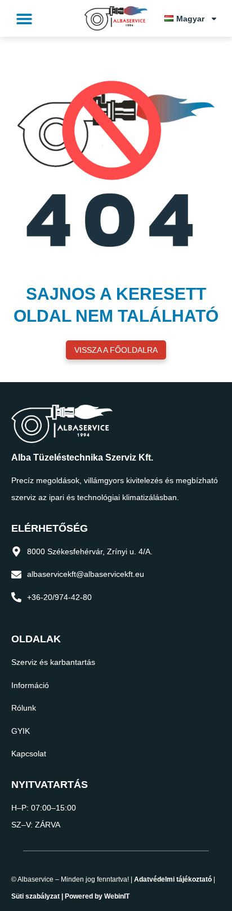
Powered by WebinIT (97, 896)
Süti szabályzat (35, 896)
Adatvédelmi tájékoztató (173, 879)
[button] (24, 18)
